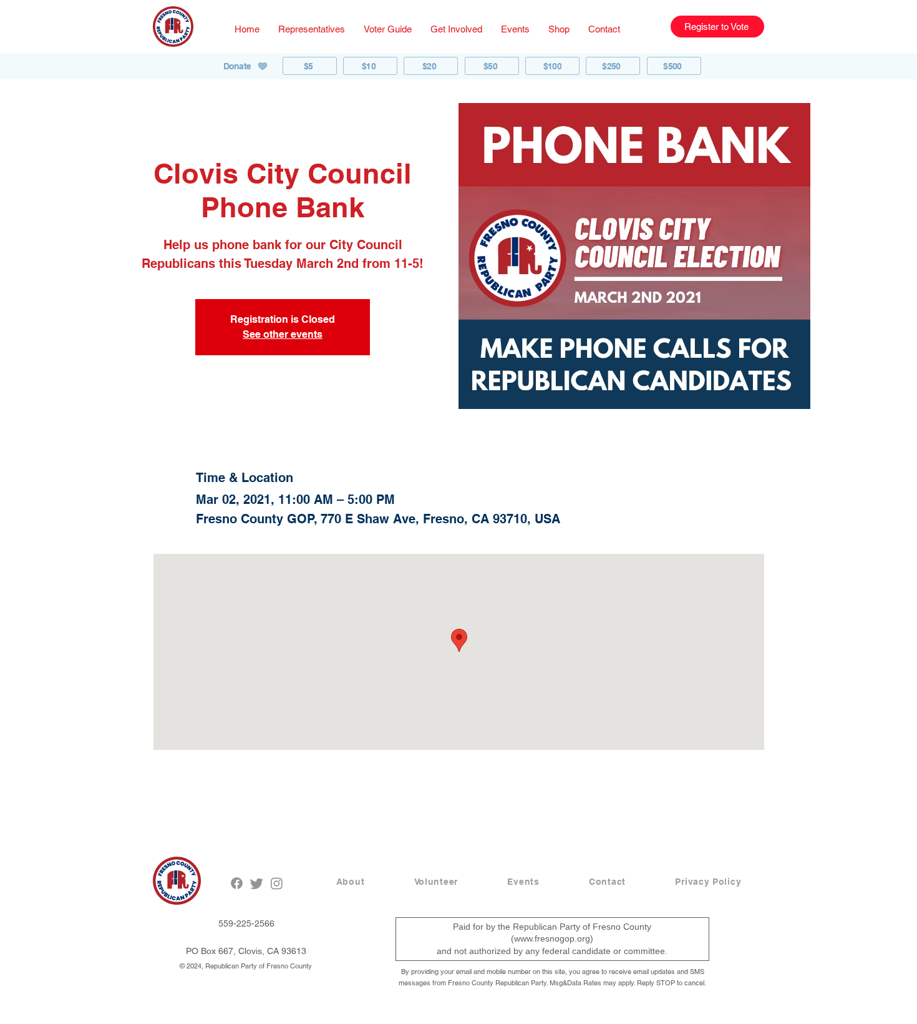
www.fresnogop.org (552, 938)
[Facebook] (237, 883)
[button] (311, 29)
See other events (283, 334)
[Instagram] (276, 883)
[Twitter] (256, 883)
